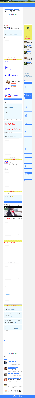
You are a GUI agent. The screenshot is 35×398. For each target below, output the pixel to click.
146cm (25, 156)
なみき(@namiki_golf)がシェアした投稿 (11, 57)
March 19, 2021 (10, 316)
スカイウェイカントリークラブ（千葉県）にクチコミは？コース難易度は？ (28, 73)
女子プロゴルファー (26, 94)
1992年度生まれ (26, 116)
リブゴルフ (26, 97)
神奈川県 (25, 85)
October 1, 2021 (14, 136)
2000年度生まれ (26, 108)
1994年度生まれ (26, 114)
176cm (25, 125)
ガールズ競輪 (26, 175)
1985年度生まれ (26, 122)
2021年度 (25, 167)
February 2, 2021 (16, 328)
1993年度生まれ (26, 115)
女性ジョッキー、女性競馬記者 (27, 174)
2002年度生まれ (26, 106)
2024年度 (25, 164)
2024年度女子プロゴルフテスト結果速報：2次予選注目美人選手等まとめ (28, 76)
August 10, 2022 (15, 34)
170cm (25, 132)
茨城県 (25, 87)
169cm (25, 133)
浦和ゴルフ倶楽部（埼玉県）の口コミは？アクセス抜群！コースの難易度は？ (28, 78)
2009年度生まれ (26, 100)
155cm (25, 149)
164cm (25, 139)
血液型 (25, 157)
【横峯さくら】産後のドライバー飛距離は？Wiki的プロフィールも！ (14, 374)
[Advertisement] (13, 20)
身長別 (25, 124)
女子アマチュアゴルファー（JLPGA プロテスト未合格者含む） (17, 4)
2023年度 (25, 165)
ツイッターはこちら (28, 38)
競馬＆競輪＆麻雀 (26, 173)
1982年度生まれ (26, 123)
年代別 (25, 98)
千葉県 (25, 86)
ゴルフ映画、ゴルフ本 (27, 172)
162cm (25, 141)
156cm (25, 148)
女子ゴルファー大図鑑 (6, 1)
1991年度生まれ (26, 117)
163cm (25, 140)
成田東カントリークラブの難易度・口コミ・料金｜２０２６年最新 (29, 42)
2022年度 (25, 166)
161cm (25, 142)
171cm (25, 131)
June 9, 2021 (16, 322)
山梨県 (25, 88)
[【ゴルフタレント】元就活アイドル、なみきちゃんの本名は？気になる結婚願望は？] (13, 14)
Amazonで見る (13, 86)
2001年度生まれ (26, 107)
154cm (25, 150)
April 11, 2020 (13, 309)
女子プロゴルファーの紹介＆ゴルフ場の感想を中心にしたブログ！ (17, 396)
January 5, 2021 (11, 107)
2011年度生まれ (26, 99)
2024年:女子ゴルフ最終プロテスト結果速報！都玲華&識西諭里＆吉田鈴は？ (28, 75)
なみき (5, 356)
